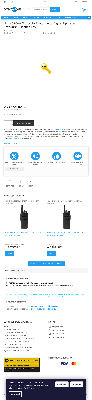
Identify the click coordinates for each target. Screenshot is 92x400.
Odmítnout (62, 384)
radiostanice (60, 129)
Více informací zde (31, 388)
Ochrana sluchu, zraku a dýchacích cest (18, 347)
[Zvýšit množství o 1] (12, 122)
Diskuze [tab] (24, 270)
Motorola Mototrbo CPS (18, 136)
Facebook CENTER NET (60, 337)
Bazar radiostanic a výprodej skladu (16, 341)
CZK (75, 2)
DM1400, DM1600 (52, 309)
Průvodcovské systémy (12, 344)
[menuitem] (6, 17)
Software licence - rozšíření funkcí (44, 306)
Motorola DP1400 (38, 309)
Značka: (49, 33)
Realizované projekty (11, 329)
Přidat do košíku (25, 123)
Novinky (43, 2)
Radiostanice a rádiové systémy (15, 332)
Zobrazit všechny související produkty (46, 264)
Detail (9, 253)
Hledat (55, 10)
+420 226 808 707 (58, 330)
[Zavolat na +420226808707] (7, 2)
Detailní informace (10, 143)
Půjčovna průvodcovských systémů (16, 350)
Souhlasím (76, 384)
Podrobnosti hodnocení (32, 33)
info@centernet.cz (58, 327)
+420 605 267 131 (58, 334)
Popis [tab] (7, 270)
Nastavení (15, 394)
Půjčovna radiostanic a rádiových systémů (19, 338)
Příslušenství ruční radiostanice (15, 335)
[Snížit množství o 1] (12, 124)
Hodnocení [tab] (15, 270)
